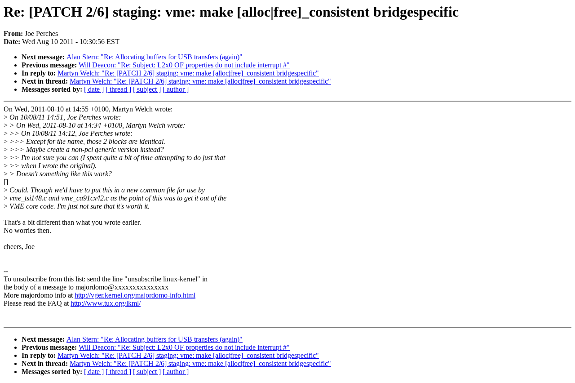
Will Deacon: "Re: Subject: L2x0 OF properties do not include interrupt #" (184, 65)
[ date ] (94, 89)
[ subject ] (147, 89)
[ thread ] (118, 89)
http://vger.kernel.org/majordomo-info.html (135, 295)
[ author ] (176, 89)
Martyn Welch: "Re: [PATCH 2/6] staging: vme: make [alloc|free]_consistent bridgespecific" (188, 73)
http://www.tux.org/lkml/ (106, 303)
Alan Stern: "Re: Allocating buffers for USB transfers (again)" (154, 57)
